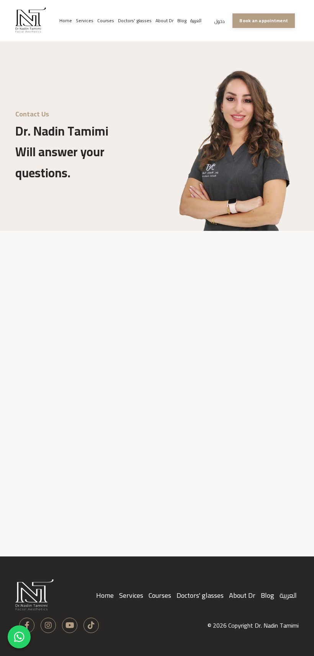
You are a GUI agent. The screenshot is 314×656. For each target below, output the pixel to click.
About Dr (164, 21)
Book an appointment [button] (263, 20)
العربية (195, 21)
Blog (181, 21)
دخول (219, 21)
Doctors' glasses (135, 21)
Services (84, 21)
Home (65, 21)
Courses (105, 21)
